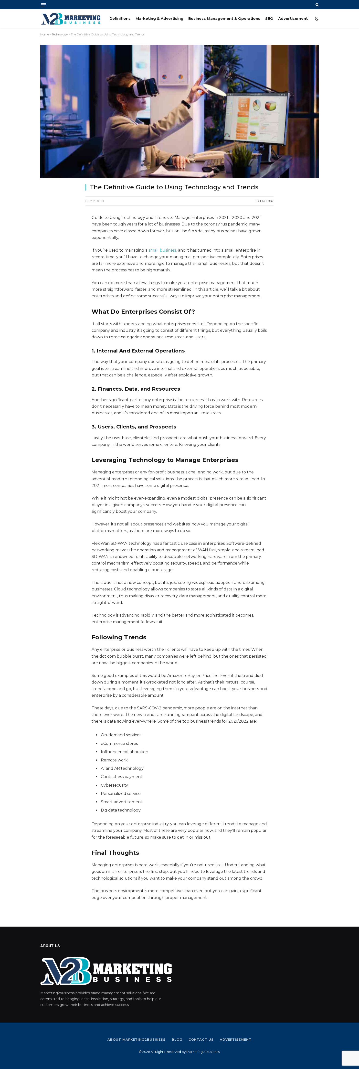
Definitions (120, 18)
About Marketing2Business (136, 1039)
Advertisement (293, 18)
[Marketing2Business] (70, 18)
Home (44, 34)
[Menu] (43, 4)
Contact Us (201, 1039)
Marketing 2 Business (203, 1052)
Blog (177, 1039)
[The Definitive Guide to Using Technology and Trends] (179, 111)
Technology (60, 34)
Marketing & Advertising (159, 18)
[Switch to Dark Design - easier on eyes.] (316, 19)
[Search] (317, 4)
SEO (269, 18)
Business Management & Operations (224, 18)
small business (162, 250)
